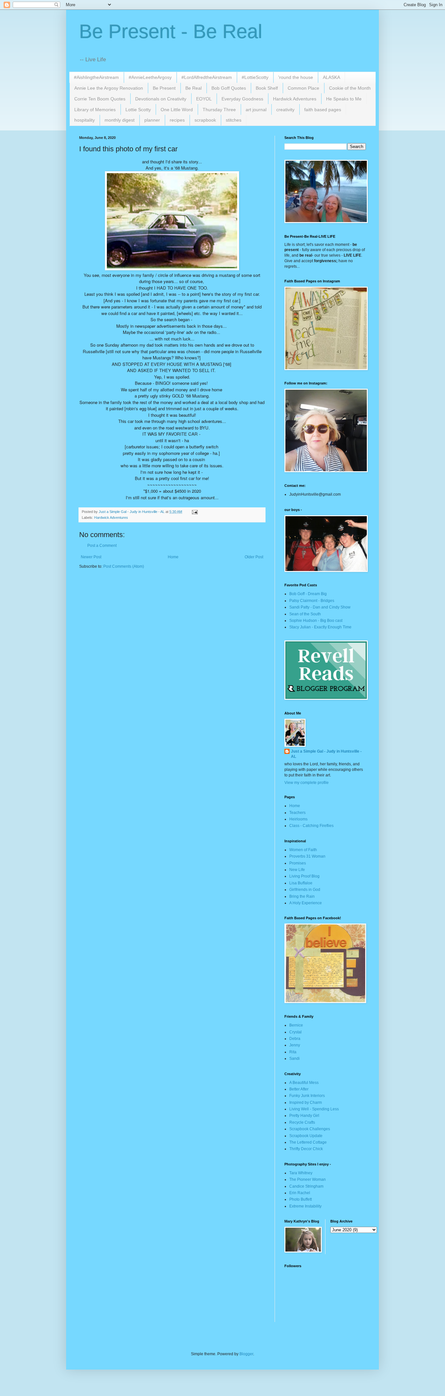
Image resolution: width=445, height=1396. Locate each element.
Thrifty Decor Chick (306, 1149)
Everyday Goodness (242, 98)
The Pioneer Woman (307, 1179)
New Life (297, 869)
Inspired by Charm (305, 1102)
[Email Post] (194, 512)
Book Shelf (267, 88)
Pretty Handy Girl (304, 1115)
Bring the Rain (302, 896)
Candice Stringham (306, 1186)
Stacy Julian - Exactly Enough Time (320, 627)
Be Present (164, 88)
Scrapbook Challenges (309, 1129)
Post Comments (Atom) (123, 566)
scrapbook (205, 120)
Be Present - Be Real (170, 31)
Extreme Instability (305, 1206)
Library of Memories (95, 109)
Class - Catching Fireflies (311, 825)
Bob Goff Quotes (228, 88)
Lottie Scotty (138, 109)
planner (152, 120)
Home (173, 557)
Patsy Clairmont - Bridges (311, 600)
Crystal (295, 1032)
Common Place (303, 88)
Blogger (246, 1354)
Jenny (294, 1045)
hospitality (84, 120)
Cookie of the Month (350, 88)
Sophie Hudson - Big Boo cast (315, 620)
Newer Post (91, 557)
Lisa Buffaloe (300, 883)
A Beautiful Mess (304, 1082)
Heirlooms (298, 819)
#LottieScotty (255, 77)
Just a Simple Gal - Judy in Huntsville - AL (326, 754)
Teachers (297, 812)
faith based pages (322, 109)
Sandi (294, 1058)
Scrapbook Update (306, 1135)
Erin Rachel (299, 1193)
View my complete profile (306, 782)
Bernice (296, 1025)
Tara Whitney (300, 1173)
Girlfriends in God (304, 889)
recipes (177, 120)
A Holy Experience (305, 903)
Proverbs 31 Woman (307, 856)
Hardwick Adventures (294, 98)
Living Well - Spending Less (314, 1109)
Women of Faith (303, 850)
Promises (297, 863)
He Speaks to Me (344, 98)
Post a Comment (102, 545)
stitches (233, 120)
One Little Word (177, 109)
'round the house (295, 77)
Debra (294, 1038)
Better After (299, 1089)
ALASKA (331, 77)
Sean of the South (305, 614)
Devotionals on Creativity (160, 98)
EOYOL (204, 98)
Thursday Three (219, 109)
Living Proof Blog (304, 876)
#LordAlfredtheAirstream (206, 77)
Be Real (193, 88)
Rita (292, 1052)
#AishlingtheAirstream (96, 77)
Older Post (254, 557)
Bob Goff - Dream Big (308, 594)
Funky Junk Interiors (307, 1095)
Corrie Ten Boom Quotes (99, 98)
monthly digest (120, 120)
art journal (256, 109)
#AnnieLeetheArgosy (150, 77)
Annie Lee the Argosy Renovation (108, 88)
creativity (285, 109)
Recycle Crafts (302, 1122)
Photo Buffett (300, 1199)
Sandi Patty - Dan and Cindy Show (320, 607)
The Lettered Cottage (308, 1142)
